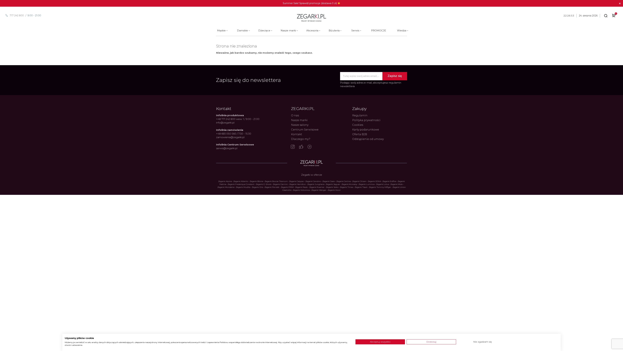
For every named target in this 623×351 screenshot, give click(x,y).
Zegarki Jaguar (333, 184)
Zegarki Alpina (225, 181)
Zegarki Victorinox (301, 190)
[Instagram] (293, 147)
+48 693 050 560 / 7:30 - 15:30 (233, 133)
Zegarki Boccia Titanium (276, 181)
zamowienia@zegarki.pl (230, 137)
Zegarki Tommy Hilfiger (380, 187)
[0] (614, 16)
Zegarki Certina (343, 181)
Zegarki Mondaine (225, 187)
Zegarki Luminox (367, 184)
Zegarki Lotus (382, 184)
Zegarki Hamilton (297, 184)
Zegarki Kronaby (349, 184)
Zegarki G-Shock (263, 184)
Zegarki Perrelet (271, 187)
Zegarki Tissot (361, 187)
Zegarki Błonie (256, 181)
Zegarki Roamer (316, 187)
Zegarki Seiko (332, 187)
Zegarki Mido (396, 184)
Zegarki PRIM (287, 187)
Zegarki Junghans (315, 184)
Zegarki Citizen (359, 181)
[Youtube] (309, 147)
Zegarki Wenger (318, 190)
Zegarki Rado (301, 187)
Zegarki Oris (257, 187)
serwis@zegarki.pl (226, 148)
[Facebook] (301, 147)
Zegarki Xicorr (334, 190)
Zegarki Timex (346, 187)
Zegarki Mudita (243, 187)
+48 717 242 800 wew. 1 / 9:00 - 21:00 (237, 119)
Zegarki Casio (328, 181)
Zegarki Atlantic (240, 181)
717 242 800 (17, 15)
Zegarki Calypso (296, 181)
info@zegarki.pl (225, 122)
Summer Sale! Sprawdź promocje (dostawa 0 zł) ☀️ (311, 3)
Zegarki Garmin (280, 184)
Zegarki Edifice (389, 181)
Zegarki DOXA (374, 181)
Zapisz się (395, 76)
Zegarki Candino (313, 181)
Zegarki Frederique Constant (241, 184)
